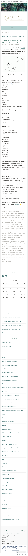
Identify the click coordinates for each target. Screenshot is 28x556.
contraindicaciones (7, 222)
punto (7, 252)
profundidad (5, 250)
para (11, 244)
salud (9, 254)
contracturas (12, 220)
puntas (3, 252)
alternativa (21, 213)
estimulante (10, 233)
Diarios (3, 414)
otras (3, 244)
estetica (20, 232)
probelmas (14, 248)
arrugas (9, 215)
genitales (4, 235)
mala (13, 241)
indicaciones (11, 237)
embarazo (12, 230)
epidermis (4, 232)
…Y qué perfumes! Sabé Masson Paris (11, 321)
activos (17, 211)
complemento (5, 220)
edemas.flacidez (6, 228)
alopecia (8, 213)
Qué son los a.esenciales (8, 478)
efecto (12, 228)
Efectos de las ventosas (8, 421)
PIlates (3, 466)
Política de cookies (15, 550)
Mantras (4, 440)
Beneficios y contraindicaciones (10, 376)
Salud (3, 38)
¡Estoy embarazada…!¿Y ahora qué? (11, 317)
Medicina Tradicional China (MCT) (15, 36)
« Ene (3, 304)
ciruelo (16, 219)
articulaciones (19, 215)
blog (16, 217)
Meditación (5, 455)
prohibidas (11, 250)
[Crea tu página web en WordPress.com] (14, 1)
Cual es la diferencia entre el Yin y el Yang (12, 410)
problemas (20, 248)
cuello (7, 224)
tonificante (14, 256)
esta (16, 232)
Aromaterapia (5, 353)
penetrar (20, 244)
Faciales (4, 425)
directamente (10, 226)
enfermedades (19, 230)
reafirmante (15, 252)
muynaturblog (15, 44)
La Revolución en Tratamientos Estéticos (12, 325)
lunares (10, 241)
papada (7, 244)
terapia (9, 256)
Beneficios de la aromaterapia (9, 361)
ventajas (12, 257)
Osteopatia (4, 463)
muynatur (16, 204)
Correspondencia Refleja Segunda (10, 399)
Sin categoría (5, 504)
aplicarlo (4, 215)
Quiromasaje (5, 482)
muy (14, 243)
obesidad (22, 243)
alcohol (4, 213)
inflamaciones (5, 239)
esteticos (4, 233)
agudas (21, 211)
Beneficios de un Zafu (7, 372)
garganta (22, 233)
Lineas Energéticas (6, 436)
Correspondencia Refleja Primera (10, 395)
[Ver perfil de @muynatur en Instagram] (6, 276)
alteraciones (14, 213)
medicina (4, 243)
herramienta (10, 235)
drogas (16, 226)
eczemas (20, 226)
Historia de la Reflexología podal (10, 433)
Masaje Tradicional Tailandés (9, 444)
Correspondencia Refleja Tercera (10, 402)
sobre (16, 254)
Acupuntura (5, 350)
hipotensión (5, 237)
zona (21, 257)
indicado (18, 237)
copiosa (14, 222)
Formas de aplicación (7, 429)
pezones (14, 246)
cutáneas (12, 224)
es (7, 232)
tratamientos (5, 257)
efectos (16, 228)
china (22, 217)
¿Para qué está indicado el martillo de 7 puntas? (12, 41)
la (10, 239)
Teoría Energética (6, 508)
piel (18, 246)
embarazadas (5, 230)
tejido (22, 254)
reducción (21, 252)
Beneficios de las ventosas (8, 369)
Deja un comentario (7, 261)
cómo (18, 217)
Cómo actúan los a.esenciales (9, 380)
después (4, 226)
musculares (10, 243)
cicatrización (10, 219)
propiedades (18, 250)
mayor (21, 241)
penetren (4, 246)
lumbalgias (4, 241)
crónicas (19, 222)
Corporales (4, 391)
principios (8, 248)
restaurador (5, 254)
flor (19, 233)
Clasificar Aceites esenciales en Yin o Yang (13, 387)
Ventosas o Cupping (7, 515)
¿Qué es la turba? (6, 332)
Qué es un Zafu (5, 474)
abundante (12, 211)
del (21, 224)
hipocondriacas (18, 235)
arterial (13, 215)
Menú (15, 28)
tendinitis (4, 256)
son (19, 254)
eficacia (21, 228)
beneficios (11, 217)
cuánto (3, 224)
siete (13, 254)
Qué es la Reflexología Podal (9, 470)
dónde (16, 224)
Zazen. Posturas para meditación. (10, 519)
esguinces (11, 232)
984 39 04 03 (5, 539)
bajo (3, 217)
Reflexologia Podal (6, 493)
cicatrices (4, 219)
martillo (17, 241)
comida (20, 219)
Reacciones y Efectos (7, 489)
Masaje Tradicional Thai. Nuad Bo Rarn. (12, 448)
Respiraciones (5, 497)
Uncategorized (10, 38)
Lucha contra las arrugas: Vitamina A (11, 329)
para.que (14, 244)
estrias (15, 233)
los (18, 239)
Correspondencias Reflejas (9, 406)
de (19, 224)
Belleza (4, 36)
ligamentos (14, 239)
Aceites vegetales (6, 346)
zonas (3, 259)
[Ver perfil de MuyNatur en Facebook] (3, 276)
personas (9, 246)
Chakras (4, 384)
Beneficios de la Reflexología (9, 365)
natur (17, 243)
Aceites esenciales (6, 342)
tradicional (20, 256)
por (20, 246)
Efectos (4, 417)
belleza (6, 217)
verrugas (17, 257)
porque (3, 248)
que (10, 252)
